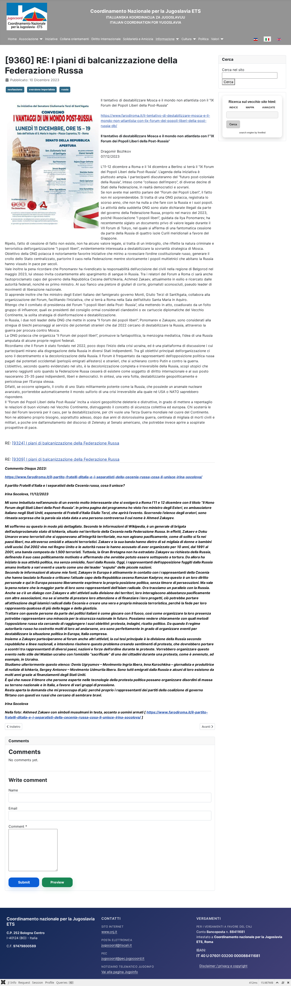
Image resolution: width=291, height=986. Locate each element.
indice (233, 107)
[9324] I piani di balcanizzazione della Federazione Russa (65, 443)
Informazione (165, 39)
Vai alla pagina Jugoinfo (119, 972)
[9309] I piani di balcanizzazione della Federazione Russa (66, 459)
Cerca (228, 82)
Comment (18, 826)
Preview (57, 882)
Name (13, 790)
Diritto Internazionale (106, 39)
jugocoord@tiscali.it (116, 945)
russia (64, 89)
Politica (203, 39)
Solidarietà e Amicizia (138, 39)
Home (12, 39)
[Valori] (221, 39)
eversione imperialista (42, 89)
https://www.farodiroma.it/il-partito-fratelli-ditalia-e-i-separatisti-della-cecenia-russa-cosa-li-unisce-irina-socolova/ (103, 477)
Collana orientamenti (74, 39)
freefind (261, 132)
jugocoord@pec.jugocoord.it (122, 958)
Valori (215, 39)
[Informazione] (176, 39)
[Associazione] (40, 39)
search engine (246, 132)
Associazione (28, 39)
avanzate (268, 107)
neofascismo (15, 89)
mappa (250, 107)
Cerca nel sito (233, 70)
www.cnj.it (109, 932)
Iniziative (51, 39)
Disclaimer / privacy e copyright (223, 966)
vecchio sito (258, 102)
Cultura (187, 39)
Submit (24, 882)
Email (13, 808)
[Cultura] (194, 39)
